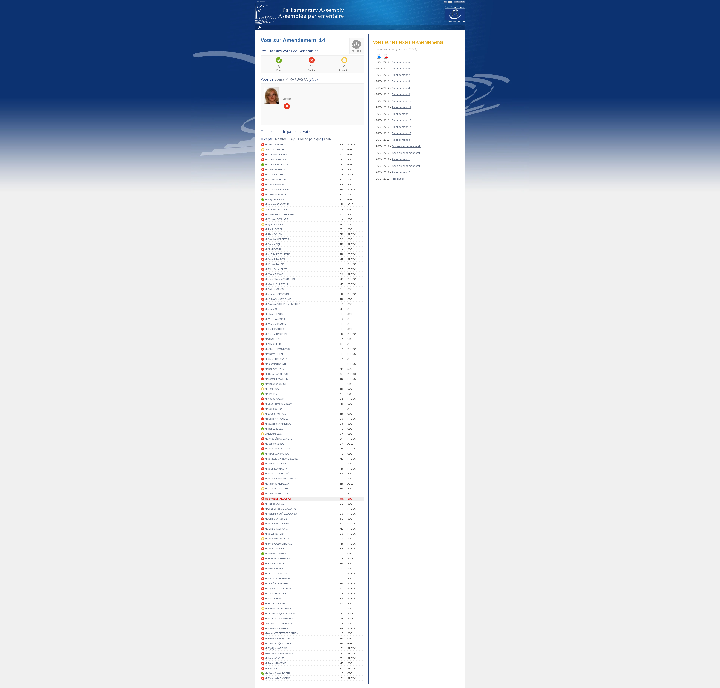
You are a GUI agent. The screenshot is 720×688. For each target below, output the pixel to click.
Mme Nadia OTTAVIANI (277, 523)
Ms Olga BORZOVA (275, 199)
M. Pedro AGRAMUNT (276, 144)
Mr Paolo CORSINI (274, 229)
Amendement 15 (401, 133)
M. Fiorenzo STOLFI (275, 603)
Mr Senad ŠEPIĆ (273, 598)
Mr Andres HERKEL (275, 354)
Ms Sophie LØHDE (274, 444)
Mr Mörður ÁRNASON (276, 159)
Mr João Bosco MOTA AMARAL (280, 509)
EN (445, 2)
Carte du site (260, 1)
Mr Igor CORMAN (274, 224)
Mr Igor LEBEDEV (274, 429)
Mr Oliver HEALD (273, 339)
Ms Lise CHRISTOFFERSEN (279, 214)
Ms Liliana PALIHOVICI (276, 528)
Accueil (259, 27)
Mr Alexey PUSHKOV (275, 553)
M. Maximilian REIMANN (277, 558)
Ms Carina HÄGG (274, 314)
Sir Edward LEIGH (274, 434)
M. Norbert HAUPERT (276, 334)
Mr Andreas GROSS (275, 289)
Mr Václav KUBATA (274, 399)
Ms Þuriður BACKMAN (276, 164)
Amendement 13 (401, 120)
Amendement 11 (401, 107)
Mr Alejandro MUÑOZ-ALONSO (281, 513)
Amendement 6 (401, 68)
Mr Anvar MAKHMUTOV (277, 453)
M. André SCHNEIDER (276, 583)
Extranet (459, 2)
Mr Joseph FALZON (275, 259)
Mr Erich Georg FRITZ (276, 269)
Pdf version (386, 56)
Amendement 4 (401, 87)
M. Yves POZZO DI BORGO (278, 543)
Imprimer (357, 51)
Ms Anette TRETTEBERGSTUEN (281, 633)
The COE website (455, 14)
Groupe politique (309, 139)
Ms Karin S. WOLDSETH (277, 673)
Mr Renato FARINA (274, 264)
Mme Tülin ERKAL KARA (277, 254)
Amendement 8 (401, 81)
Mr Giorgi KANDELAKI (276, 374)
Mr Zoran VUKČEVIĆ (275, 663)
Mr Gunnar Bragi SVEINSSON (280, 613)
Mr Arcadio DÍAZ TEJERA (278, 239)
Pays (293, 139)
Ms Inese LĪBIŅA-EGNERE (278, 438)
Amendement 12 (401, 113)
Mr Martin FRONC (274, 274)
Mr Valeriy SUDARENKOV (278, 608)
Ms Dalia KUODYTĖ (275, 409)
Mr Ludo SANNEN (274, 568)
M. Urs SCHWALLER (275, 593)
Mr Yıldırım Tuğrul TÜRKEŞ (279, 643)
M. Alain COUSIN (273, 234)
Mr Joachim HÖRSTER (276, 364)
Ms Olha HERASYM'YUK (277, 349)
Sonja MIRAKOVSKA (291, 79)
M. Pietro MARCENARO (277, 463)
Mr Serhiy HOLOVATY (276, 359)
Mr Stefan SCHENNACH (277, 578)
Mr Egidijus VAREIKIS (276, 648)
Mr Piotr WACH (272, 668)
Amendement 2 (401, 172)
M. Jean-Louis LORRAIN (277, 448)
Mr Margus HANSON (275, 324)
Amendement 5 (401, 61)
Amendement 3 (401, 139)
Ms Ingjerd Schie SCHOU (278, 588)
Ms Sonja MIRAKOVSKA (278, 498)
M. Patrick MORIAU (274, 504)
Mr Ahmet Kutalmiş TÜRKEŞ (279, 638)
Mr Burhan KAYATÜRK (276, 379)
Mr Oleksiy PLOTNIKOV (277, 538)
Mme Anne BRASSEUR (277, 204)
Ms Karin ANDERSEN (276, 154)
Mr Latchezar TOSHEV (276, 628)
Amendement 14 (401, 126)
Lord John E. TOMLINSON (278, 623)
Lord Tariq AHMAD (274, 149)
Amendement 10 (401, 100)
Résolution (398, 178)
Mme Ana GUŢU (273, 309)
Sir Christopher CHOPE (277, 209)
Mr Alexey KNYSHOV (275, 384)
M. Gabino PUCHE (274, 548)
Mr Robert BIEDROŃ (275, 179)
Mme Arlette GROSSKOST (278, 294)
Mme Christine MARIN (276, 468)
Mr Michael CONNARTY (277, 219)
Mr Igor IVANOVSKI (274, 369)
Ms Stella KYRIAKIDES (276, 419)
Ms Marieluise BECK (275, 174)
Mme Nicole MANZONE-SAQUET (282, 459)
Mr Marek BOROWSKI (276, 194)
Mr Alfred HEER (273, 344)
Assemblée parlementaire (300, 13)
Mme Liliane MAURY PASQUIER (281, 478)
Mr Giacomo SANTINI (276, 573)
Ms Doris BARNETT (275, 169)
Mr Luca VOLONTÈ (274, 658)
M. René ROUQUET (275, 563)
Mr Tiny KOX (271, 394)
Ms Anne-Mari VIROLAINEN (279, 653)
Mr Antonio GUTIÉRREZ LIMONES (282, 304)
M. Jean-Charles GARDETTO (280, 279)
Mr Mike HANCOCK (275, 319)
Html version (379, 56)
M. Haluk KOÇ (272, 389)
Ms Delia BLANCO (274, 184)
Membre (281, 139)
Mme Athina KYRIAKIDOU (278, 423)
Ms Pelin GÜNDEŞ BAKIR (278, 299)
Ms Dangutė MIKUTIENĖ (277, 493)
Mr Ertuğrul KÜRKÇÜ (275, 414)
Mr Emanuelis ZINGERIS (277, 678)
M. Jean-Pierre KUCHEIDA (278, 404)
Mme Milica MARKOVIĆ (277, 473)
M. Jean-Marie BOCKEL (277, 189)
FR (450, 2)
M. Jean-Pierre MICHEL (277, 488)
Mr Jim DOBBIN (273, 249)
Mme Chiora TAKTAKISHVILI (279, 618)
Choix (328, 139)
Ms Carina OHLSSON (276, 519)
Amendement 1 (401, 159)
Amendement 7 (401, 74)
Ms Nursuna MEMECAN (277, 483)
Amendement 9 (401, 94)
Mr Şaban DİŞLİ (273, 244)
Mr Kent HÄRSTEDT (275, 329)
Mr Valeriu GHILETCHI (276, 284)
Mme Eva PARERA (274, 534)
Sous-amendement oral (406, 146)
